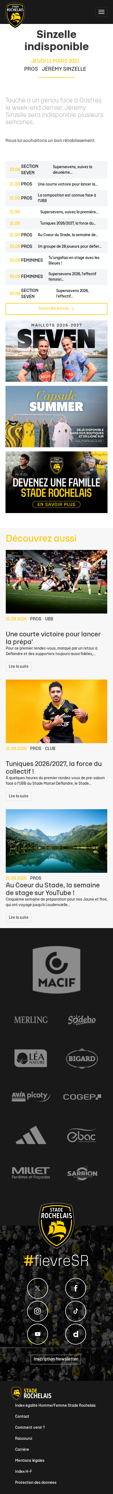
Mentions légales (29, 1461)
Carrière (22, 1450)
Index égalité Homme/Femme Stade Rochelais (55, 1406)
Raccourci (23, 1439)
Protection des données (35, 1483)
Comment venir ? (30, 1428)
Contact (22, 1417)
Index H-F (23, 1472)
